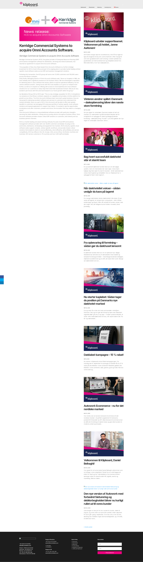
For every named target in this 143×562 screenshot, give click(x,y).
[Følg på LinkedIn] (122, 557)
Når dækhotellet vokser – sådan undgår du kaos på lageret (102, 190)
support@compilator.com (51, 543)
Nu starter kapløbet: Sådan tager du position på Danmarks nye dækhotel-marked (102, 300)
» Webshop (74, 544)
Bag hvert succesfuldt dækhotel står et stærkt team (102, 158)
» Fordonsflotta (75, 546)
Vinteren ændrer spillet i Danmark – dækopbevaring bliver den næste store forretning (103, 102)
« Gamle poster (88, 527)
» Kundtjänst (48, 547)
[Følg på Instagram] (119, 557)
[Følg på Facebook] (116, 557)
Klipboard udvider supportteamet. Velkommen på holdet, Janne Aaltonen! (103, 45)
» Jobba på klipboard (77, 548)
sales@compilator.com (25, 545)
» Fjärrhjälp (48, 545)
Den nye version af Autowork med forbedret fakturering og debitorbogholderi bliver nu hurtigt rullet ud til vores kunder (103, 498)
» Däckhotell (75, 543)
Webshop (99, 7)
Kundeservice (108, 7)
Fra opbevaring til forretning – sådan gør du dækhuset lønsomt (102, 244)
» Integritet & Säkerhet (77, 547)
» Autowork (74, 541)
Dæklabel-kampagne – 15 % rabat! (103, 354)
